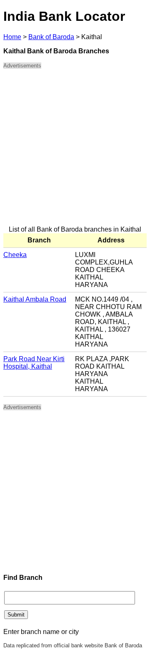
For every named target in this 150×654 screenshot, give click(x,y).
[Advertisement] (75, 151)
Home (12, 36)
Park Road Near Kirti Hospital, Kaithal (34, 362)
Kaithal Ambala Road (34, 299)
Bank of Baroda (51, 36)
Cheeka (15, 254)
